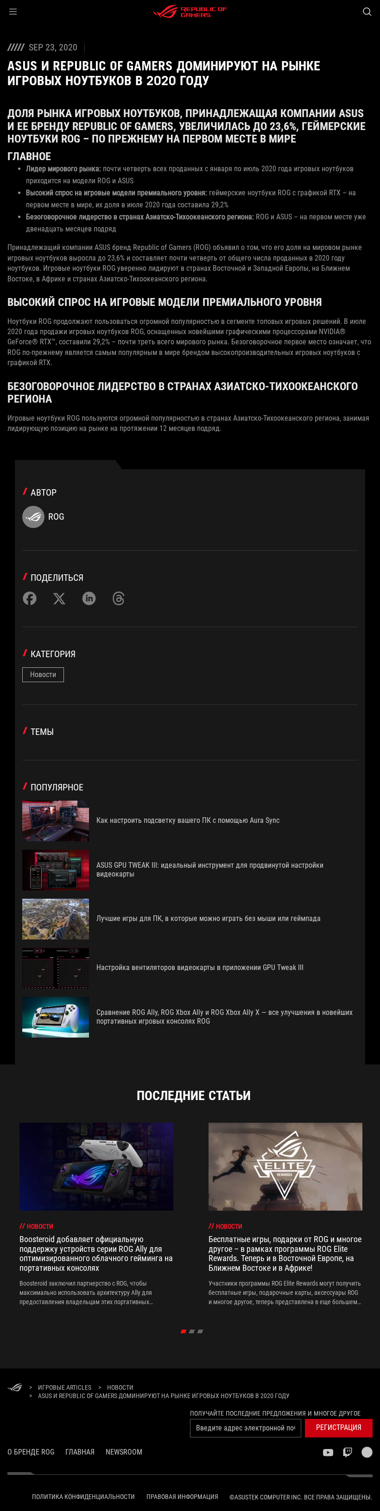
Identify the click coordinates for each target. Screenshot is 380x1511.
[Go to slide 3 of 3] (200, 1331)
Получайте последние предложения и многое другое (275, 1413)
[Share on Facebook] (29, 598)
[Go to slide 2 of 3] (192, 1331)
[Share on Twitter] (59, 598)
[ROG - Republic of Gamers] (190, 12)
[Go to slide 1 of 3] (184, 1331)
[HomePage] (14, 1388)
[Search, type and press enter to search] (367, 11)
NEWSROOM (124, 1452)
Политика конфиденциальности (83, 1496)
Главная (80, 1452)
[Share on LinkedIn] (89, 598)
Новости (43, 674)
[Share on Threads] (118, 598)
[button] (13, 11)
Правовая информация (182, 1496)
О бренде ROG (30, 1452)
